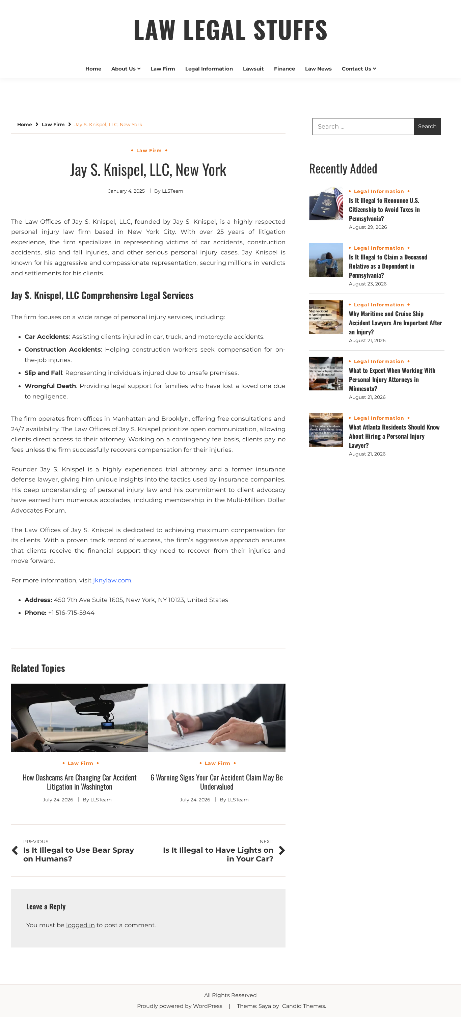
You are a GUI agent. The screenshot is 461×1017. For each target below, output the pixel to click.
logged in (80, 925)
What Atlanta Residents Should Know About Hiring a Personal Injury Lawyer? (394, 435)
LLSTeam (172, 191)
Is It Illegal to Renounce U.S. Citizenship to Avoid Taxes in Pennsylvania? (384, 209)
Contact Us (356, 68)
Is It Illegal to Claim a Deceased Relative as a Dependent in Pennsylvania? (388, 265)
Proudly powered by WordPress (180, 1006)
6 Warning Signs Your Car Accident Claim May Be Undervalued (217, 782)
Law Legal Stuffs (230, 29)
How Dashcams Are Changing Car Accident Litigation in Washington (80, 782)
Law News (318, 68)
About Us (123, 68)
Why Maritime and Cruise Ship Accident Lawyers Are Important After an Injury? (395, 322)
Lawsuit (253, 68)
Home (93, 68)
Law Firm (163, 68)
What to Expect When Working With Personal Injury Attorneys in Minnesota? (392, 379)
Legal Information (209, 68)
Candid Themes (303, 1006)
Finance (284, 68)
